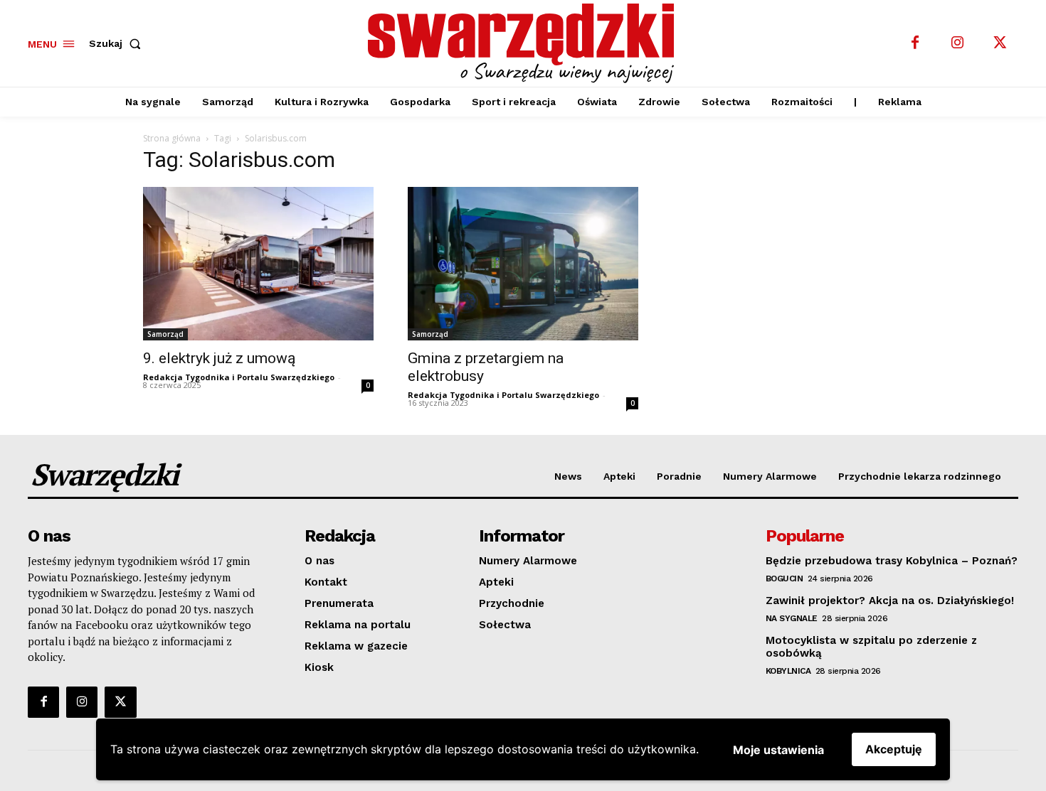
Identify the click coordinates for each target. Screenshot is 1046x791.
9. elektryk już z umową (219, 358)
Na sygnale (792, 618)
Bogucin (784, 578)
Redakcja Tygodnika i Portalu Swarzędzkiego (238, 377)
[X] (1000, 43)
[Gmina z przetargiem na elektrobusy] (523, 263)
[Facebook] (915, 43)
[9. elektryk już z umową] (258, 263)
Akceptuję (893, 749)
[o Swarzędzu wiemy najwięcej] (525, 43)
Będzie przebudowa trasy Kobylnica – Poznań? (892, 560)
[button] (118, 43)
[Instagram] (958, 43)
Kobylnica (788, 671)
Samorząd (165, 334)
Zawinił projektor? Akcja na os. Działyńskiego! (890, 600)
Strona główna (172, 138)
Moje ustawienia (778, 750)
